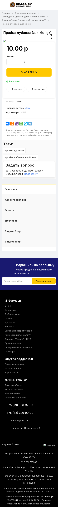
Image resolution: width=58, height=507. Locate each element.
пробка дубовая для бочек (20, 157)
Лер (27, 107)
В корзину (29, 72)
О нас (8, 306)
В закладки (17, 89)
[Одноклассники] (12, 123)
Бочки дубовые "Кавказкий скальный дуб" (24, 20)
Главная (6, 13)
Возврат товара (13, 368)
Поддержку (31, 173)
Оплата (9, 210)
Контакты (9, 326)
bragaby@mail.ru (19, 420)
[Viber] (17, 123)
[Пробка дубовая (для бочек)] (29, 41)
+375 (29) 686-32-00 (19, 405)
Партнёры (10, 351)
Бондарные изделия (25, 13)
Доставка (11, 220)
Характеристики (15, 199)
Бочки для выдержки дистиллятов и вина (23, 16)
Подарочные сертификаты (18, 347)
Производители (13, 343)
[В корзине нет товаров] (52, 5)
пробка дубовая (14, 150)
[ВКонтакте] (8, 123)
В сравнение (38, 89)
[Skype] (26, 123)
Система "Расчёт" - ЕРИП (18, 339)
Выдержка (10, 310)
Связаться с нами (14, 364)
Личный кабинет (13, 385)
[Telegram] (30, 123)
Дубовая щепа (12, 314)
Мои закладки (12, 393)
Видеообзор (13, 231)
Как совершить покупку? (18, 335)
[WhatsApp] (21, 123)
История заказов (14, 389)
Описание (11, 189)
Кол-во (10, 56)
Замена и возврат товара (18, 331)
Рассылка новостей (15, 397)
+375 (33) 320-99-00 (19, 412)
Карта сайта (11, 372)
